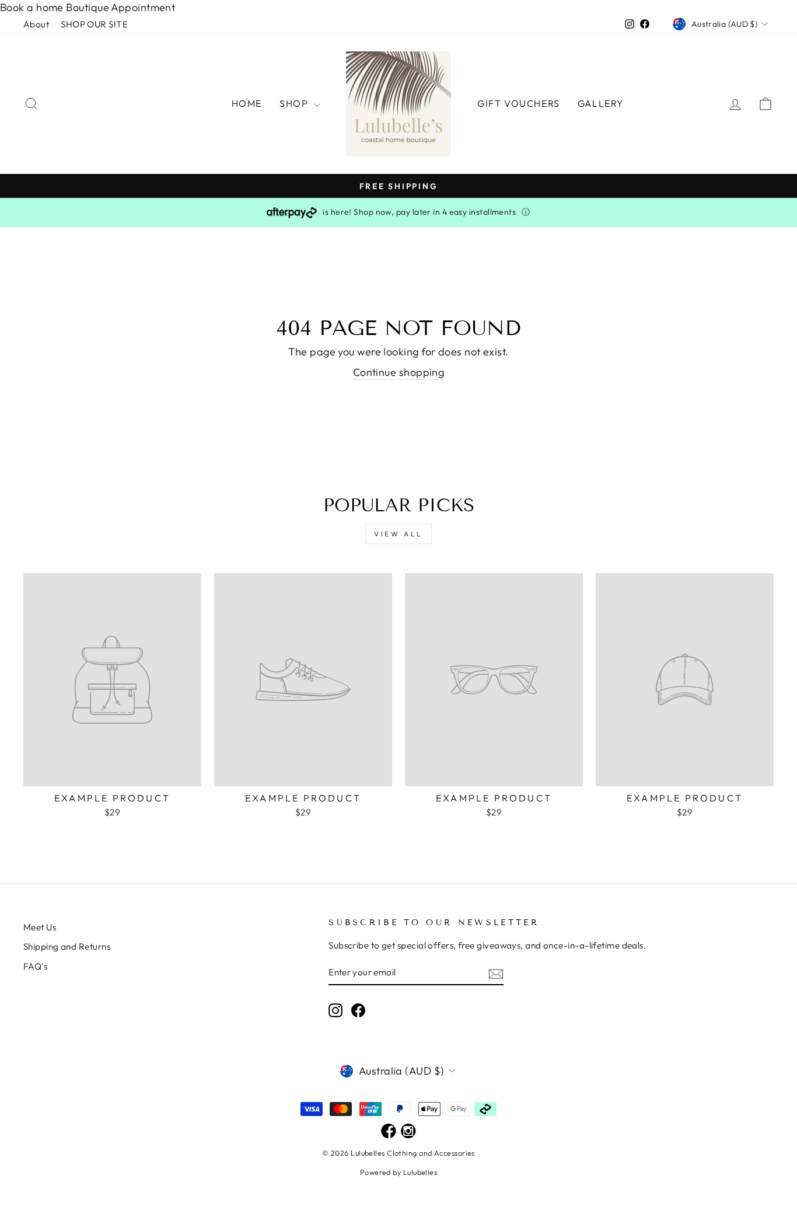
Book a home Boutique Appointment (87, 7)
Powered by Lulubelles (398, 1172)
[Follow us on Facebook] (388, 1131)
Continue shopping (399, 372)
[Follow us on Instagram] (408, 1131)
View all (398, 533)
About (36, 24)
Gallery (601, 103)
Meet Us (39, 927)
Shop (295, 103)
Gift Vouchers (518, 103)
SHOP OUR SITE (94, 24)
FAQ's (35, 966)
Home (247, 103)
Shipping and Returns (66, 946)
